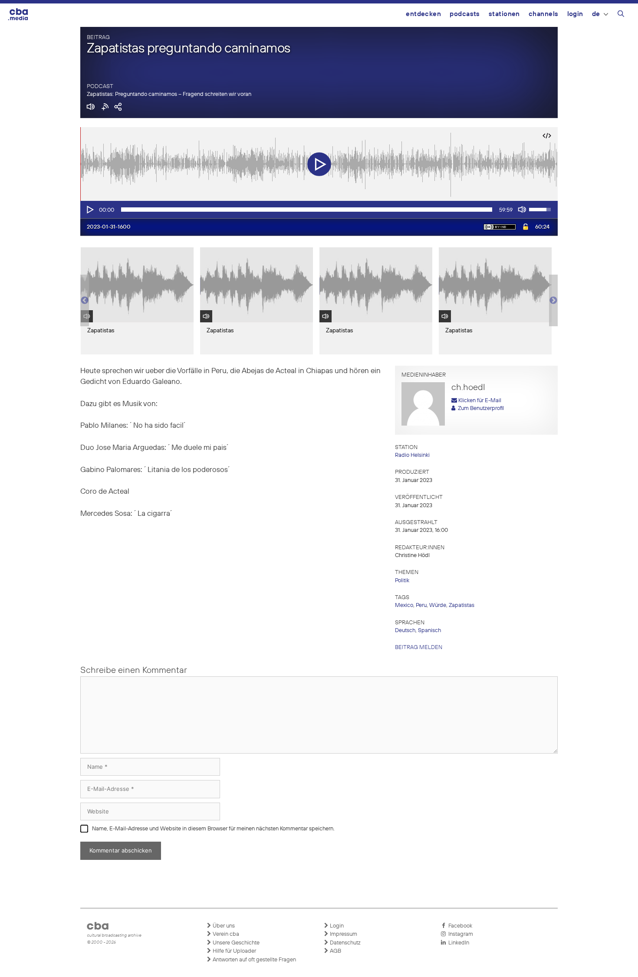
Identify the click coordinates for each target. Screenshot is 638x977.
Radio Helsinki (412, 455)
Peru (421, 605)
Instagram (459, 934)
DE (596, 14)
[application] (319, 209)
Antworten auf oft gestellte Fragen (253, 960)
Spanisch (429, 630)
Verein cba (225, 934)
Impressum (343, 934)
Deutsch (405, 630)
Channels (544, 14)
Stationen (504, 14)
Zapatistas (461, 605)
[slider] (306, 209)
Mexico (404, 605)
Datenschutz (345, 943)
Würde (437, 605)
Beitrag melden (418, 647)
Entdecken (423, 14)
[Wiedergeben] (89, 209)
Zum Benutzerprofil (479, 408)
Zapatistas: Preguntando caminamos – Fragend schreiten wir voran (169, 94)
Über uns (223, 926)
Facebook (459, 926)
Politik (402, 581)
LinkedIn (457, 943)
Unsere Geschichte (235, 943)
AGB (335, 951)
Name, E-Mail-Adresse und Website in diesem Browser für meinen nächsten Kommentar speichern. (213, 829)
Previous (84, 300)
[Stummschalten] (522, 209)
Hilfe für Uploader (233, 951)
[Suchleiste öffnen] (621, 15)
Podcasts (465, 14)
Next (553, 300)
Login (575, 14)
